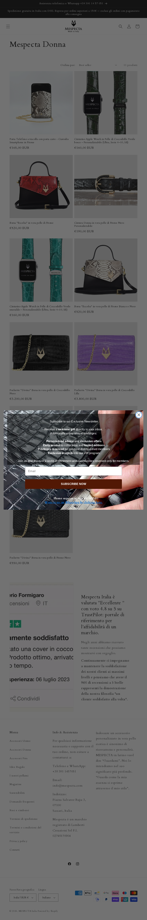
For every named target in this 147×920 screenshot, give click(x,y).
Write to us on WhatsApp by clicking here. (73, 502)
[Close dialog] (139, 415)
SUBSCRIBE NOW (73, 483)
